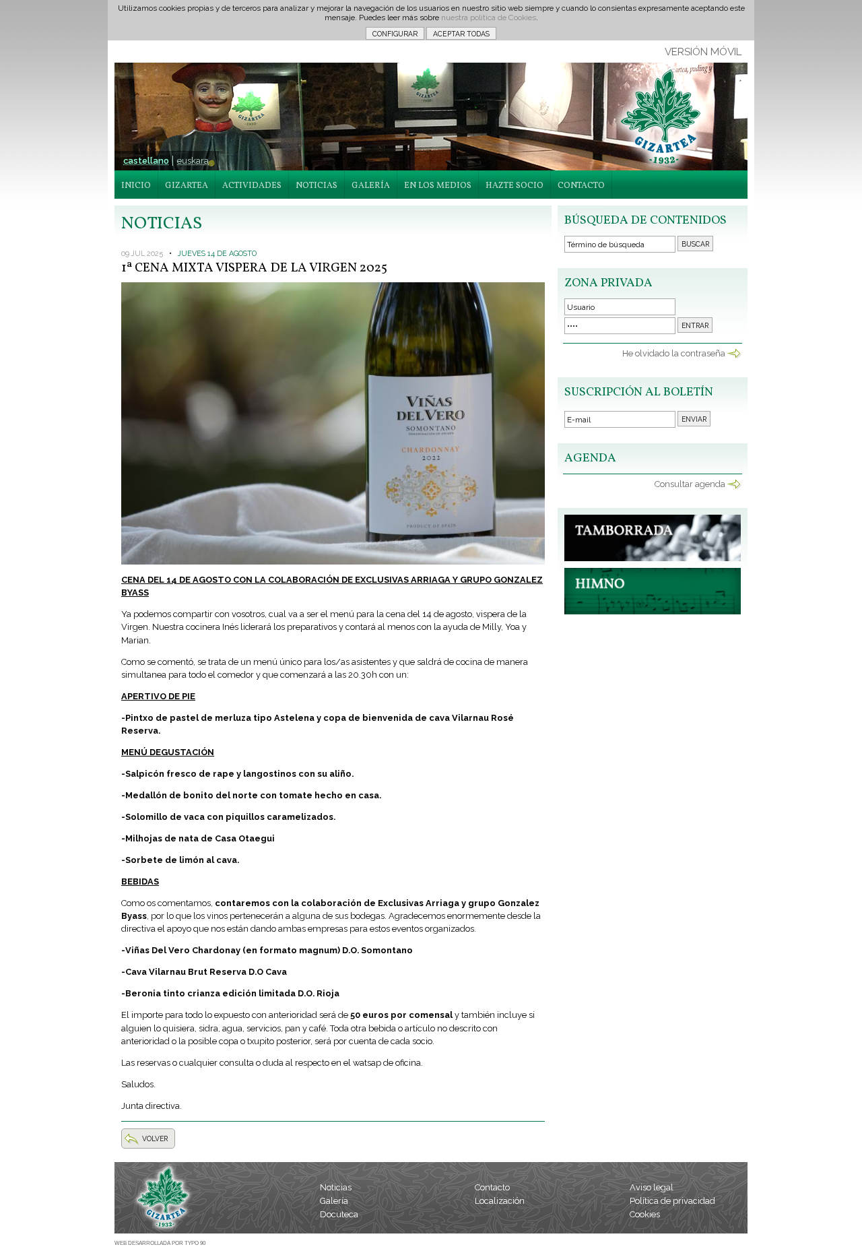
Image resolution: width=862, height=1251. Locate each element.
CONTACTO (581, 186)
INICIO (136, 186)
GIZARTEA (186, 186)
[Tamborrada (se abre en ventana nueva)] (653, 558)
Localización (500, 1201)
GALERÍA (371, 186)
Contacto (492, 1187)
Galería (334, 1201)
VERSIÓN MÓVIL (703, 52)
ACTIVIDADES (251, 186)
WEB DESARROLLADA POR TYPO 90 (159, 1243)
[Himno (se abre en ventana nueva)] (653, 611)
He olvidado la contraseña (673, 353)
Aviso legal (651, 1187)
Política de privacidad (672, 1201)
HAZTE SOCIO (514, 186)
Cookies (645, 1214)
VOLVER (155, 1138)
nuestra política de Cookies (488, 17)
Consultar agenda (690, 484)
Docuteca (339, 1214)
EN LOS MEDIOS (437, 186)
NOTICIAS (316, 186)
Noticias (336, 1187)
